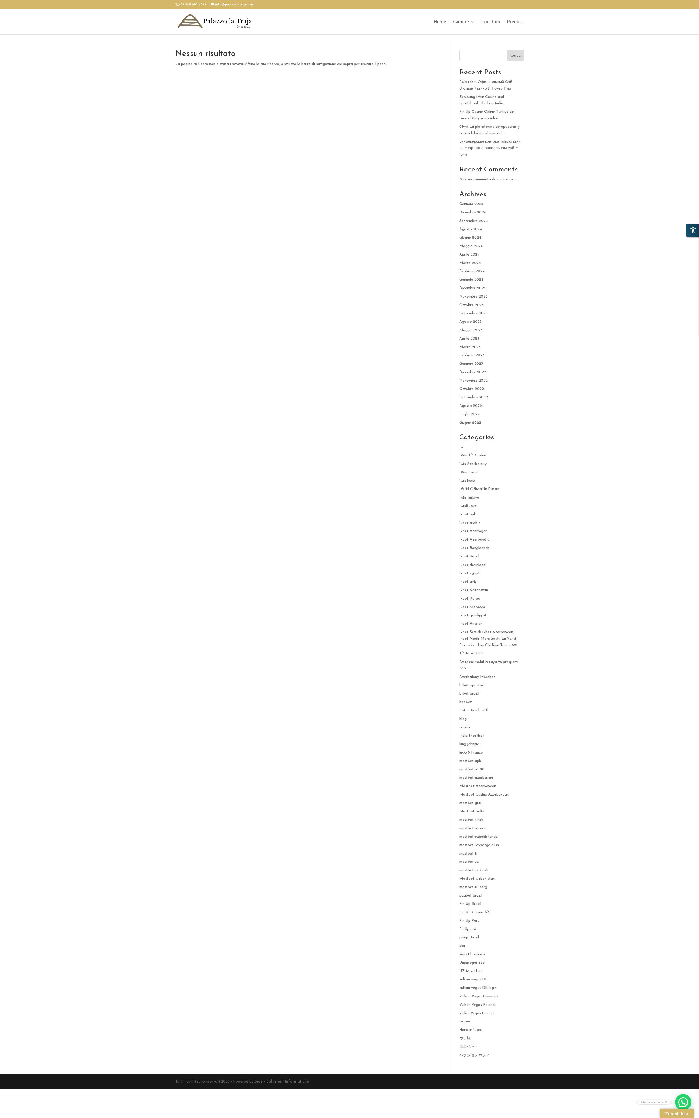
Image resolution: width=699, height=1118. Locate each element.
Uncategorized (472, 963)
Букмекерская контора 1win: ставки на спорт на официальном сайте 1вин (489, 148)
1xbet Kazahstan (473, 590)
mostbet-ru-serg (473, 887)
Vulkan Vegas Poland (477, 1005)
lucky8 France (471, 753)
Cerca (515, 56)
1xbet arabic (469, 523)
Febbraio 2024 (472, 271)
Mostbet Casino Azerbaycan (484, 795)
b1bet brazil (469, 694)
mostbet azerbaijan (476, 778)
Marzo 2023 (470, 347)
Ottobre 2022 (471, 389)
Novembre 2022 (473, 381)
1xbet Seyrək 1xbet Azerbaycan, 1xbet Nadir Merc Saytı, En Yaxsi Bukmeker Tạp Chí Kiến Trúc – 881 (488, 638)
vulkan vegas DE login (478, 988)
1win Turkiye (469, 498)
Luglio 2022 (469, 414)
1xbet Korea (469, 599)
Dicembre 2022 (472, 372)
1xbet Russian (470, 624)
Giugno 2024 (470, 238)
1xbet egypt (469, 573)
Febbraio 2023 (471, 355)
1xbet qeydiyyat (473, 615)
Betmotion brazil (473, 710)
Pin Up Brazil (470, 904)
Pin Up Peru (469, 921)
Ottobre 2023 (471, 305)
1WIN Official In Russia (479, 489)
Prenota (515, 22)
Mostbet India (471, 811)
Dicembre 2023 (472, 288)
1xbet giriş (467, 582)
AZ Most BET (471, 653)
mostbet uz (469, 862)
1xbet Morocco (472, 607)
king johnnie (469, 744)
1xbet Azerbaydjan (475, 540)
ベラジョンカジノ (474, 1055)
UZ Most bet (470, 971)
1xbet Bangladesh (474, 548)
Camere (461, 22)
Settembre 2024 (473, 221)
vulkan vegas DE (473, 979)
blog (463, 719)
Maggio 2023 (470, 330)
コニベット (468, 1047)
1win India (467, 481)
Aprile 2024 (469, 255)
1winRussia (468, 506)
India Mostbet (471, 736)
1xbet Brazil (469, 556)
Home (440, 22)
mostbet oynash (473, 828)
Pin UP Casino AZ (474, 912)
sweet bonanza (472, 954)
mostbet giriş (470, 803)
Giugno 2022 (470, 423)
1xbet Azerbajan (473, 531)
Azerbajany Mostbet (477, 677)
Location (490, 22)
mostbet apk (470, 761)
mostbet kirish (471, 820)
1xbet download (472, 565)
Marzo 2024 (470, 263)
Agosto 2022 (470, 406)
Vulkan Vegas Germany (478, 996)
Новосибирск (470, 1030)
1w (461, 447)
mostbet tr (468, 854)
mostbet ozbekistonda (478, 837)
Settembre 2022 (473, 397)
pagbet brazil (470, 896)
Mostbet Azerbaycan (477, 786)
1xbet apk (467, 514)
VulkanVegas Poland (476, 1013)
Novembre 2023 (473, 297)
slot (462, 946)
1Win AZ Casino (472, 455)
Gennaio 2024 (471, 280)
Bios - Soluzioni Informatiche (281, 1082)
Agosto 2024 (470, 229)
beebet (465, 702)
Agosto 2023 (470, 322)
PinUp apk (468, 929)
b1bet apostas (471, 685)
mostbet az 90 (472, 769)
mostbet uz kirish (473, 870)
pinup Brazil (469, 937)
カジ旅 (465, 1038)
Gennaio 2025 (471, 204)
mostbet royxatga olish (479, 845)
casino (464, 727)
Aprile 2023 (469, 339)
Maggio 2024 (471, 246)
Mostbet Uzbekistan (477, 879)
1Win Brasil (468, 472)
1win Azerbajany (473, 464)
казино (465, 1021)
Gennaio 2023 (471, 364)
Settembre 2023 (473, 313)
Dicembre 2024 (472, 212)
